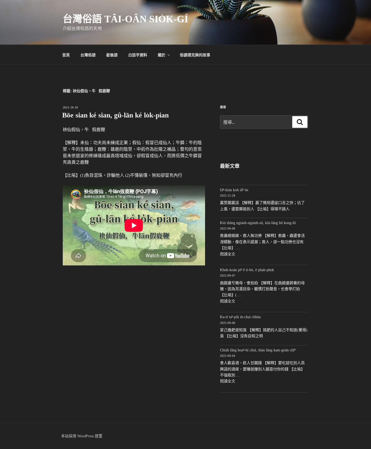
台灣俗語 (88, 54)
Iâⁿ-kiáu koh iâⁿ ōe (234, 190)
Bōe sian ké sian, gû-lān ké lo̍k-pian (115, 115)
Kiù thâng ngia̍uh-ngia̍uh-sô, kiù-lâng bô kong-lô (258, 223)
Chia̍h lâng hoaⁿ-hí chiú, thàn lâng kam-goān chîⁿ (257, 350)
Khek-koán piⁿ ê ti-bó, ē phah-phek (247, 270)
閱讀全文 (227, 254)
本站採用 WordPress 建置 (81, 436)
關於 (161, 54)
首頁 (66, 54)
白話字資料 (137, 54)
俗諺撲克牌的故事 (195, 54)
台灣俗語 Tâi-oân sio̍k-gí (125, 19)
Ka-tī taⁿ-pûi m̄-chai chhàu (240, 317)
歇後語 (112, 54)
